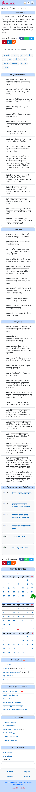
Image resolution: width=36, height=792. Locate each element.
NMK (8, 760)
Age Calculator (8, 676)
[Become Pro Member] (24, 2)
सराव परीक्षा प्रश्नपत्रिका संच (11, 699)
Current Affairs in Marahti (11, 672)
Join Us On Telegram (10, 740)
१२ (9, 588)
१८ (4, 592)
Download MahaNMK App (11, 729)
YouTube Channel (9, 726)
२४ (32, 592)
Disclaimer (9, 777)
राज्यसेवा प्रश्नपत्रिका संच (10, 695)
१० (32, 584)
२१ (18, 592)
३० (27, 596)
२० (14, 592)
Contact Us (26, 777)
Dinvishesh (6, 668)
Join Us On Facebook (10, 722)
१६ (27, 588)
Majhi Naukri (7, 665)
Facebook (9, 772)
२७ (14, 596)
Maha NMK (4, 8)
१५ (23, 588)
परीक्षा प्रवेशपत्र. (7, 756)
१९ (9, 592)
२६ (9, 596)
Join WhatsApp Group (10, 736)
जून (19, 8)
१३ (14, 588)
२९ (23, 596)
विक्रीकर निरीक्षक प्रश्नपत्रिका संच (13, 706)
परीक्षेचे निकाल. (7, 753)
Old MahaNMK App (9, 733)
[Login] (28, 2)
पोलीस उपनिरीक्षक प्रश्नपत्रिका (12, 702)
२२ (23, 592)
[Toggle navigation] (32, 2)
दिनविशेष (13, 8)
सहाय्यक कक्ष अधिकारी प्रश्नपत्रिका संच (15, 710)
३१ (23, 652)
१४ (18, 588)
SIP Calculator (7, 679)
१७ (32, 588)
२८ (18, 596)
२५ (4, 596)
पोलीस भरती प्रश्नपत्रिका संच (11, 692)
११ (18, 612)
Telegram (26, 772)
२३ (27, 592)
